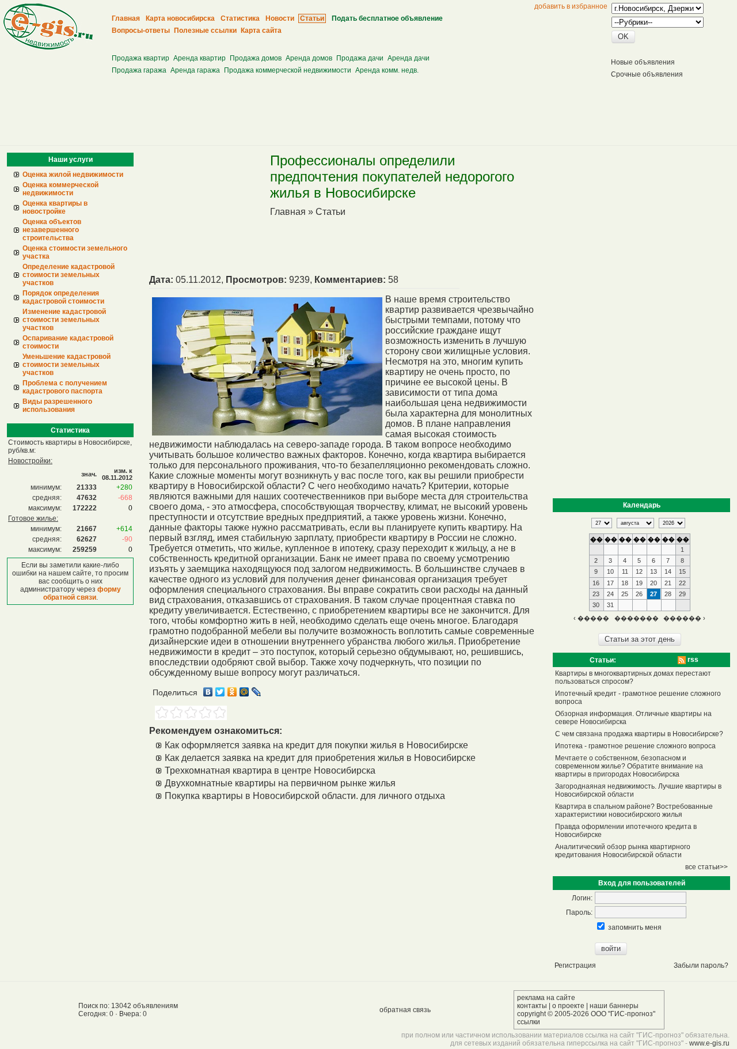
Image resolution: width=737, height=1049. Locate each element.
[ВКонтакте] (208, 691)
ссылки (528, 1022)
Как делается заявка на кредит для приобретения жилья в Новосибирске (320, 758)
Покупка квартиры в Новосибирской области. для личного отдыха (305, 796)
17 (610, 583)
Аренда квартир (199, 58)
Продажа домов (256, 58)
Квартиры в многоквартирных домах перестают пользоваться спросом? (633, 677)
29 (682, 593)
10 (610, 571)
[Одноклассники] (232, 691)
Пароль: (579, 912)
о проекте (568, 1006)
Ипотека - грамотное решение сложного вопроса (635, 746)
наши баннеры (614, 1006)
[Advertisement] (323, 40)
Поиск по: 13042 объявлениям (128, 1006)
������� (636, 618)
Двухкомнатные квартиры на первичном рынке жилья (280, 783)
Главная (288, 212)
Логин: (582, 898)
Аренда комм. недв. (387, 70)
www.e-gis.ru (709, 1043)
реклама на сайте (546, 998)
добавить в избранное (570, 6)
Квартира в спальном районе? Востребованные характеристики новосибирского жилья (634, 810)
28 (667, 593)
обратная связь (405, 1010)
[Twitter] (220, 691)
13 (653, 571)
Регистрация (575, 965)
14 (667, 571)
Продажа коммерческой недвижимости (287, 70)
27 (653, 593)
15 (682, 571)
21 (667, 583)
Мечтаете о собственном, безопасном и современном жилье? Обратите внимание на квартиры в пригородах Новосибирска (629, 766)
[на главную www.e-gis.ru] (48, 47)
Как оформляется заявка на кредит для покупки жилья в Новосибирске (316, 745)
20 (653, 583)
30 (595, 604)
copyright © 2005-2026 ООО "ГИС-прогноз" (586, 1014)
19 (639, 583)
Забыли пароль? (701, 965)
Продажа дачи (359, 58)
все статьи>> (706, 867)
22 (682, 583)
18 (624, 583)
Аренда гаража (195, 70)
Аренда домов (309, 58)
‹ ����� (591, 618)
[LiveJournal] (256, 691)
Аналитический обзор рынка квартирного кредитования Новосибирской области (622, 851)
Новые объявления (643, 62)
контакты (532, 1006)
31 (610, 604)
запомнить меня (635, 927)
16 (595, 583)
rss (692, 660)
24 (610, 593)
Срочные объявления (647, 74)
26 (639, 593)
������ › (684, 618)
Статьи (330, 212)
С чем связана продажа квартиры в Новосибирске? (639, 734)
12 (639, 571)
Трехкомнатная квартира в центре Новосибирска (270, 770)
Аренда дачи (409, 58)
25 (624, 593)
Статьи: (603, 660)
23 (595, 593)
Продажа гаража (139, 70)
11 (625, 571)
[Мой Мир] (244, 691)
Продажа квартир (140, 58)
